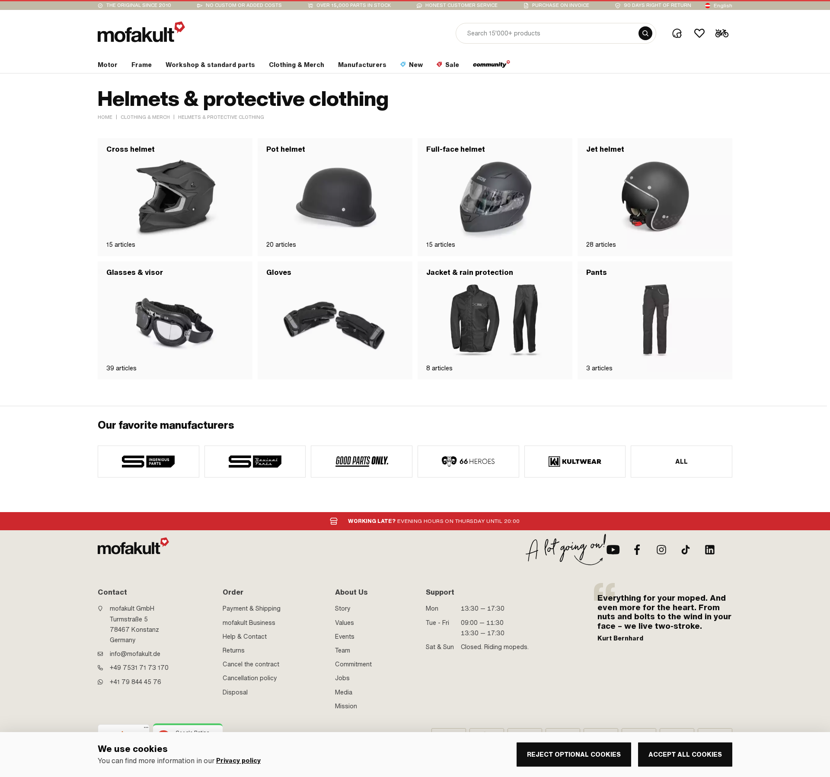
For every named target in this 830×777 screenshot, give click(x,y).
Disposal (235, 692)
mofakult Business (249, 622)
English (723, 5)
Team (342, 650)
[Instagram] (661, 549)
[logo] (141, 31)
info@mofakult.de (135, 654)
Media (343, 692)
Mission (346, 706)
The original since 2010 (138, 5)
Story (343, 608)
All (681, 461)
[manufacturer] (148, 462)
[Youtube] (613, 549)
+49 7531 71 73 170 (139, 667)
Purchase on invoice (560, 5)
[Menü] (146, 729)
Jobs (342, 678)
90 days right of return (657, 5)
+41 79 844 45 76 (135, 682)
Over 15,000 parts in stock (353, 5)
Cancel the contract (251, 664)
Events (344, 636)
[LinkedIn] (709, 549)
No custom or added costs (244, 5)
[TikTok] (685, 549)
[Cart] (722, 33)
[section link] (491, 66)
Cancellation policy (250, 678)
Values (344, 622)
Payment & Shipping (252, 608)
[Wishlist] (699, 33)
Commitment (353, 664)
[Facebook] (637, 549)
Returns (234, 650)
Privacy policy (238, 760)
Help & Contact (245, 636)
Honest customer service (461, 5)
